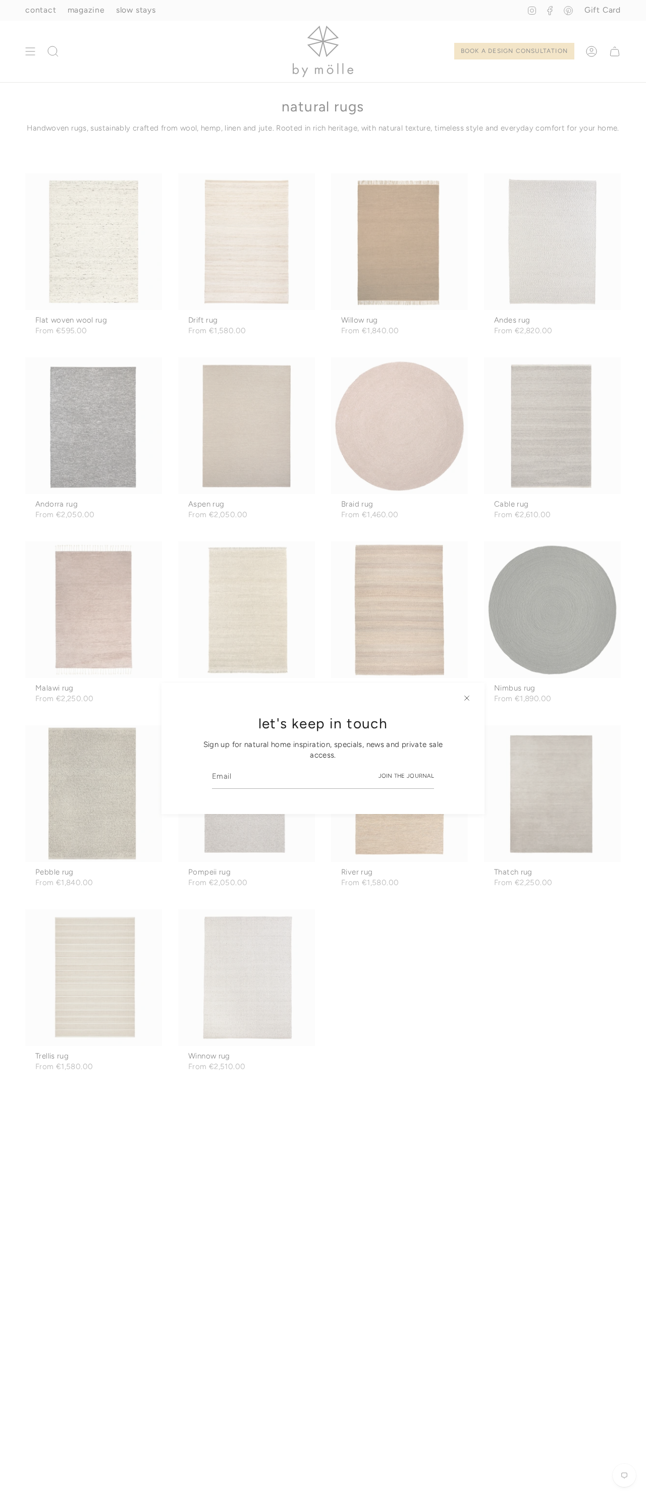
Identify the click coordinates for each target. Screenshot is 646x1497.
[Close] (466, 698)
